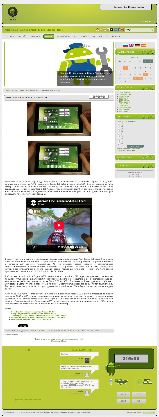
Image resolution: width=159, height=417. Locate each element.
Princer (80, 392)
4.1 (122, 138)
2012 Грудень (124, 102)
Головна (8, 90)
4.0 (122, 136)
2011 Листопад (125, 94)
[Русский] (125, 45)
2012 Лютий (123, 98)
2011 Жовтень (124, 92)
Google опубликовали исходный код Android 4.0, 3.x (33, 314)
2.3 (122, 131)
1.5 (122, 123)
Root (60, 29)
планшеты (58, 331)
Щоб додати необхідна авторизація (27, 400)
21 (145, 75)
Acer (82, 331)
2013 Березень (125, 107)
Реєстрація (56, 341)
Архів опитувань (133, 148)
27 (140, 78)
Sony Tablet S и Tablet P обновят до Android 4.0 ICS (33, 312)
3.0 (122, 133)
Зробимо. (64, 354)
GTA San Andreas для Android (37, 29)
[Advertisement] (31, 64)
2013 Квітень (124, 109)
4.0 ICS (66, 331)
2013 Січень (124, 104)
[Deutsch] (137, 45)
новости (74, 331)
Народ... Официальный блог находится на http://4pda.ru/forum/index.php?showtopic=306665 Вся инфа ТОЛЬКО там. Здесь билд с (77, 384)
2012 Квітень (124, 100)
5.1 (122, 143)
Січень (21, 90)
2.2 (122, 128)
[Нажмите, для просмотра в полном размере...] (59, 174)
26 (27, 90)
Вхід (64, 341)
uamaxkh (79, 373)
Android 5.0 (11, 29)
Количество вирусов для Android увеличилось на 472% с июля (38, 317)
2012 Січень (124, 96)
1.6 (122, 126)
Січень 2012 (135, 58)
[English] (131, 45)
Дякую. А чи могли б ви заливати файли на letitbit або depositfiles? (76, 367)
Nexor (33, 331)
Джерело (42, 331)
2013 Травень (124, 111)
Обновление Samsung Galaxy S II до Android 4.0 (31, 319)
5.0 (122, 141)
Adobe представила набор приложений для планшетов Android (38, 316)
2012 (15, 90)
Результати (121, 148)
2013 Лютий (123, 106)
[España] (143, 45)
